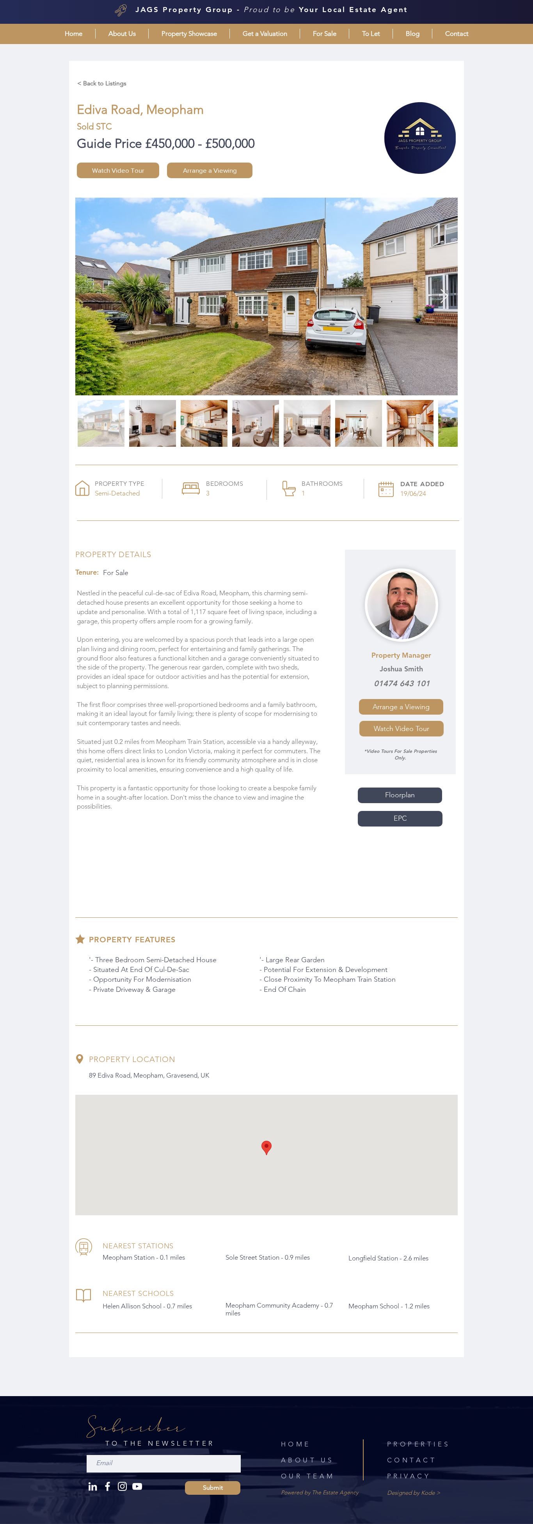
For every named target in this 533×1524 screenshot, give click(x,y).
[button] (121, 34)
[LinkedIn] (93, 1486)
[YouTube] (137, 1486)
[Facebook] (107, 1486)
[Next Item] (444, 296)
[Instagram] (122, 1486)
